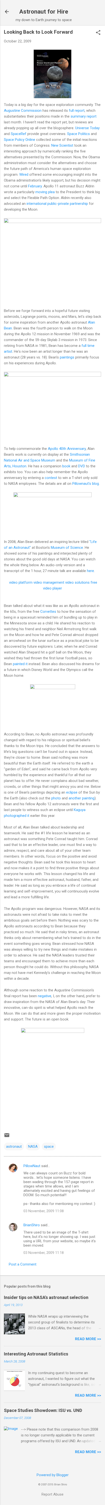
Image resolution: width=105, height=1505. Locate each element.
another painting (81, 798)
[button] (98, 33)
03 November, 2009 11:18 (43, 1252)
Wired (23, 174)
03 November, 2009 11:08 (43, 1211)
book (66, 466)
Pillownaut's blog (85, 483)
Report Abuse (52, 1494)
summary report (83, 116)
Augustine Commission (23, 110)
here (90, 571)
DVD (81, 466)
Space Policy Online (19, 139)
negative (44, 996)
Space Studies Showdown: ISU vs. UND (43, 1410)
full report (76, 110)
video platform (20, 582)
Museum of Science (67, 547)
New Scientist (62, 145)
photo (56, 798)
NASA (33, 1146)
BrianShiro (31, 1225)
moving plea (45, 192)
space (49, 1146)
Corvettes (48, 611)
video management (48, 582)
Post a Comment (22, 1264)
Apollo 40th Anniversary (67, 448)
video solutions (77, 582)
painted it (20, 664)
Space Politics (78, 134)
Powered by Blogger (53, 1475)
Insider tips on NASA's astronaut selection (46, 1297)
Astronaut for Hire (43, 11)
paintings (67, 357)
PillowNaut (31, 1166)
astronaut (14, 1146)
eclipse (71, 792)
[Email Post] (7, 1137)
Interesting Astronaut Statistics (36, 1353)
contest (51, 478)
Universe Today (87, 128)
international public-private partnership (57, 203)
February (35, 186)
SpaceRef (18, 134)
